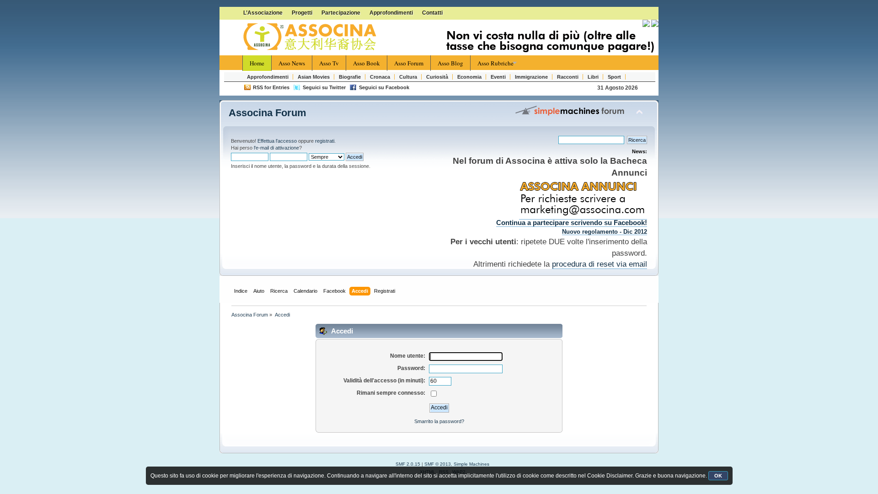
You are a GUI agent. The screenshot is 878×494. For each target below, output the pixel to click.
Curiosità (437, 77)
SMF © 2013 (437, 464)
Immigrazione (531, 77)
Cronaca (380, 77)
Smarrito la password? (439, 421)
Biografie (350, 77)
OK (718, 475)
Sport (614, 77)
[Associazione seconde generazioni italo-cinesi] (311, 37)
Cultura (408, 77)
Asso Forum (408, 63)
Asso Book (366, 63)
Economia (469, 77)
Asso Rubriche (495, 63)
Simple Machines (471, 464)
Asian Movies (314, 77)
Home (257, 63)
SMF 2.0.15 (408, 464)
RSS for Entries (271, 87)
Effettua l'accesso (277, 141)
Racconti (567, 77)
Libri (593, 77)
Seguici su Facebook (384, 87)
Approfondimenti (391, 13)
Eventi (498, 77)
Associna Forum (267, 112)
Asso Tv (329, 63)
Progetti (302, 13)
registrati (324, 141)
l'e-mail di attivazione (276, 147)
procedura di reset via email (599, 263)
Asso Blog (450, 63)
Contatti (432, 13)
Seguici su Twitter (324, 87)
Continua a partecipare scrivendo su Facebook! (571, 222)
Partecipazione (340, 13)
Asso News (291, 63)
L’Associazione (263, 13)
